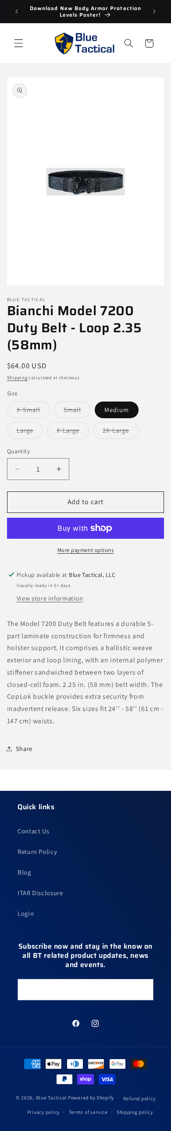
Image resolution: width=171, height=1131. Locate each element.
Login (26, 913)
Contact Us (33, 831)
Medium (116, 409)
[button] (18, 43)
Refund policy (139, 1098)
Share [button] (24, 748)
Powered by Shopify (91, 1098)
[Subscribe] (143, 989)
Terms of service (88, 1112)
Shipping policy (135, 1112)
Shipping (17, 377)
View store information (50, 598)
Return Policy (37, 851)
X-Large (73, 432)
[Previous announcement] (16, 11)
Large (30, 432)
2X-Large (121, 432)
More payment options (85, 550)
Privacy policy (43, 1112)
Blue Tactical (51, 1098)
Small (77, 411)
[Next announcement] (154, 11)
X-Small (33, 411)
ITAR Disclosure (40, 893)
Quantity (18, 451)
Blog (24, 872)
